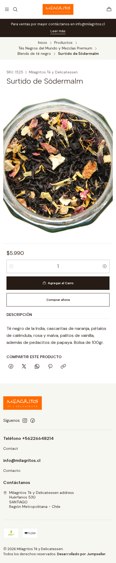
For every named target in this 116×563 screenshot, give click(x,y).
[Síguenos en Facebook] (32, 420)
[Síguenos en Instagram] (25, 420)
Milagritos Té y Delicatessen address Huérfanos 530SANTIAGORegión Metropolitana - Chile (41, 499)
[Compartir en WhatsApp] (37, 367)
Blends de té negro (34, 54)
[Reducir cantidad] (11, 266)
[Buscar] (15, 9)
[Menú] (7, 9)
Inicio (42, 43)
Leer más (58, 31)
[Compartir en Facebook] (10, 367)
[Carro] (109, 9)
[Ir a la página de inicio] (58, 9)
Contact (10, 448)
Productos (63, 43)
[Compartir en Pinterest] (50, 367)
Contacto (12, 470)
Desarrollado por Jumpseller (81, 554)
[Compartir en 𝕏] (24, 367)
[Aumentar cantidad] (104, 266)
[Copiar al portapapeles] (63, 367)
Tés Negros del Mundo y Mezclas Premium (55, 48)
